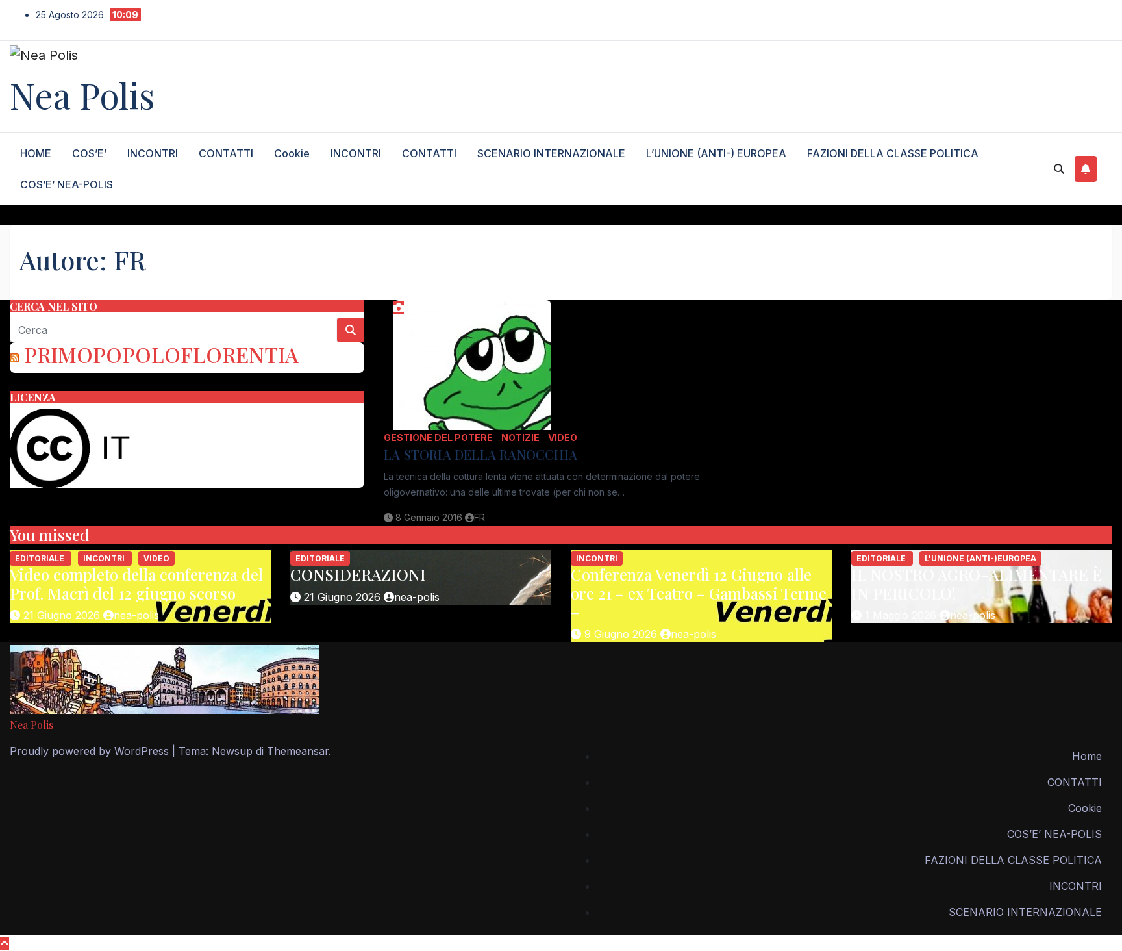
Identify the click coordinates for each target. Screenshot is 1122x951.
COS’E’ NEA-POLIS (66, 184)
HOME (35, 153)
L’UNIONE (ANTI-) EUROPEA (716, 153)
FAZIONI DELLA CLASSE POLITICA (893, 153)
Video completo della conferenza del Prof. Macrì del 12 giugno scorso (136, 583)
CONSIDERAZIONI (358, 574)
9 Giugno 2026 (622, 634)
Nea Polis (82, 95)
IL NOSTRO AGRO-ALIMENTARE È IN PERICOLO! (976, 583)
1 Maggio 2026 (902, 615)
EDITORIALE (40, 558)
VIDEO (562, 437)
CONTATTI (226, 153)
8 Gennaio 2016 (430, 517)
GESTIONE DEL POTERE (439, 437)
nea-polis (136, 615)
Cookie (292, 153)
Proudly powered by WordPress (91, 750)
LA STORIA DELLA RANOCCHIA (480, 454)
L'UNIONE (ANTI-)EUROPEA (980, 558)
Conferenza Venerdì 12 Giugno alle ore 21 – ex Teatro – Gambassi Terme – (699, 593)
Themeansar (298, 750)
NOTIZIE (521, 437)
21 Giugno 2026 (63, 615)
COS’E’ (89, 153)
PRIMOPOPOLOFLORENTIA (161, 354)
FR (479, 517)
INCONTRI (152, 153)
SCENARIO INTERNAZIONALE (551, 153)
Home (1087, 756)
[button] (1059, 168)
